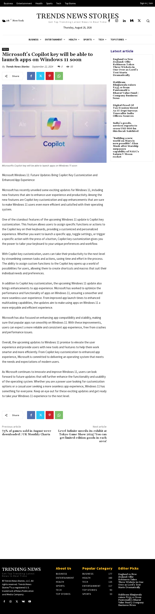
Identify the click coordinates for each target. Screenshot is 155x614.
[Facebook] (109, 21)
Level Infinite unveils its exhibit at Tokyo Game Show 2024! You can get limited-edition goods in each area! (82, 436)
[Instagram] (116, 21)
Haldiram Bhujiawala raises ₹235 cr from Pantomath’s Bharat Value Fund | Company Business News (125, 90)
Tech (5, 49)
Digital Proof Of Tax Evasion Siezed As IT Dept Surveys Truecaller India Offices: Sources (125, 111)
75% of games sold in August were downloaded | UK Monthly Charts (26, 432)
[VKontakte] (23, 601)
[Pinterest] (50, 76)
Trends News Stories (17, 66)
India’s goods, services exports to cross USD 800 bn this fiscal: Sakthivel (125, 127)
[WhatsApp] (59, 76)
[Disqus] (54, 497)
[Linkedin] (124, 21)
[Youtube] (29, 601)
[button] (148, 21)
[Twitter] (139, 21)
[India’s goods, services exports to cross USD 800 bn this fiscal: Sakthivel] (146, 127)
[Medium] (131, 21)
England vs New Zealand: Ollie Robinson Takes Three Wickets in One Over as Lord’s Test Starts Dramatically (125, 67)
